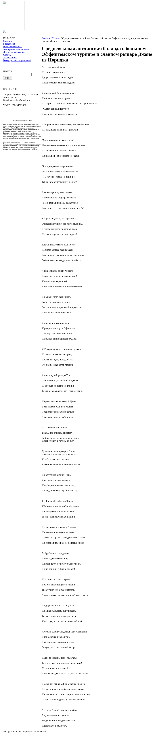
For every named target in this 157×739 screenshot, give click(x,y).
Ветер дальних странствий (17, 60)
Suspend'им (9, 43)
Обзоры (7, 54)
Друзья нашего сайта (14, 52)
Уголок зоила (10, 57)
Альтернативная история (16, 49)
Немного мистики (12, 46)
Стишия (7, 41)
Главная (46, 38)
